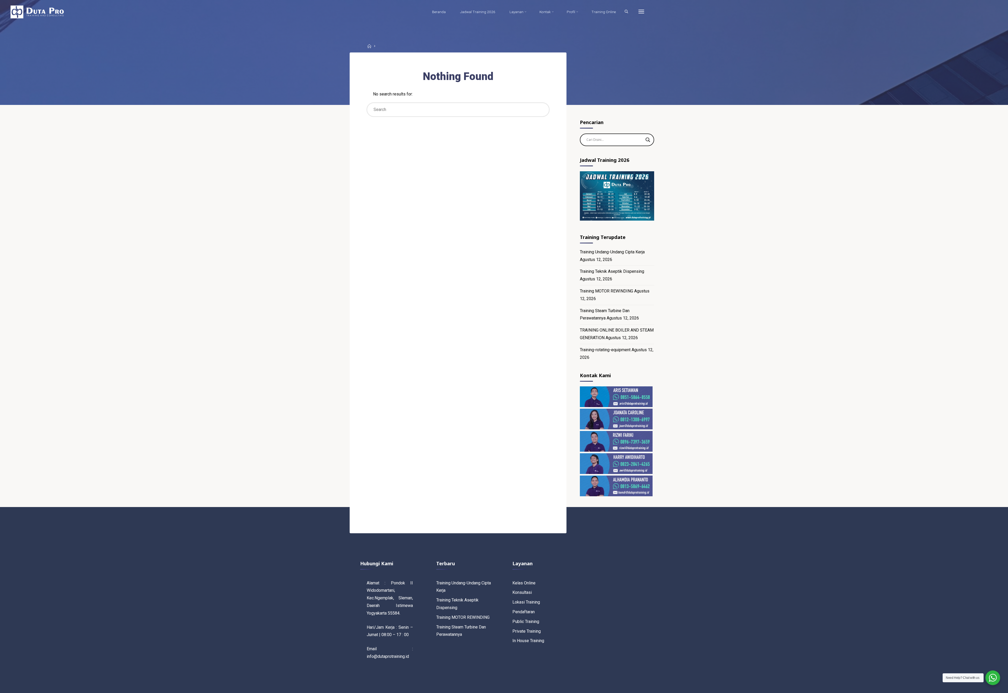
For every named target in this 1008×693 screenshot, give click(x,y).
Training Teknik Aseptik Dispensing (612, 271)
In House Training (528, 640)
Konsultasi (522, 592)
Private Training (526, 631)
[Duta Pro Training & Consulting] (37, 11)
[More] (641, 12)
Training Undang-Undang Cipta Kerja (612, 251)
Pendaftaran (523, 611)
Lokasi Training (526, 602)
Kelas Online (524, 582)
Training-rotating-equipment (605, 349)
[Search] (626, 12)
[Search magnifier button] (648, 139)
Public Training (525, 621)
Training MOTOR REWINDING (606, 291)
